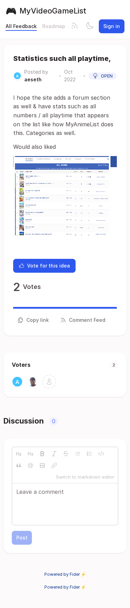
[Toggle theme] (90, 26)
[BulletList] (77, 453)
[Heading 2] (19, 453)
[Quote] (19, 465)
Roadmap (53, 26)
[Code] (101, 453)
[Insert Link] (54, 465)
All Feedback (21, 26)
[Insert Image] (42, 465)
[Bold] (42, 453)
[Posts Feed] (74, 26)
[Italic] (54, 453)
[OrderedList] (89, 453)
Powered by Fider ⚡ (65, 574)
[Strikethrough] (66, 453)
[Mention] (30, 465)
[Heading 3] (30, 453)
